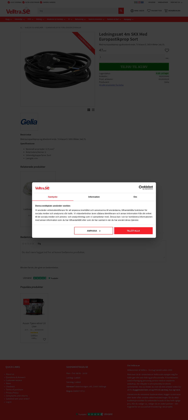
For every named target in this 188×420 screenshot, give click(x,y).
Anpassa (92, 230)
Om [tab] (135, 196)
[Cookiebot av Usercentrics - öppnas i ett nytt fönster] (141, 187)
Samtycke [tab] (53, 196)
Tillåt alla (133, 230)
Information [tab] (94, 196)
